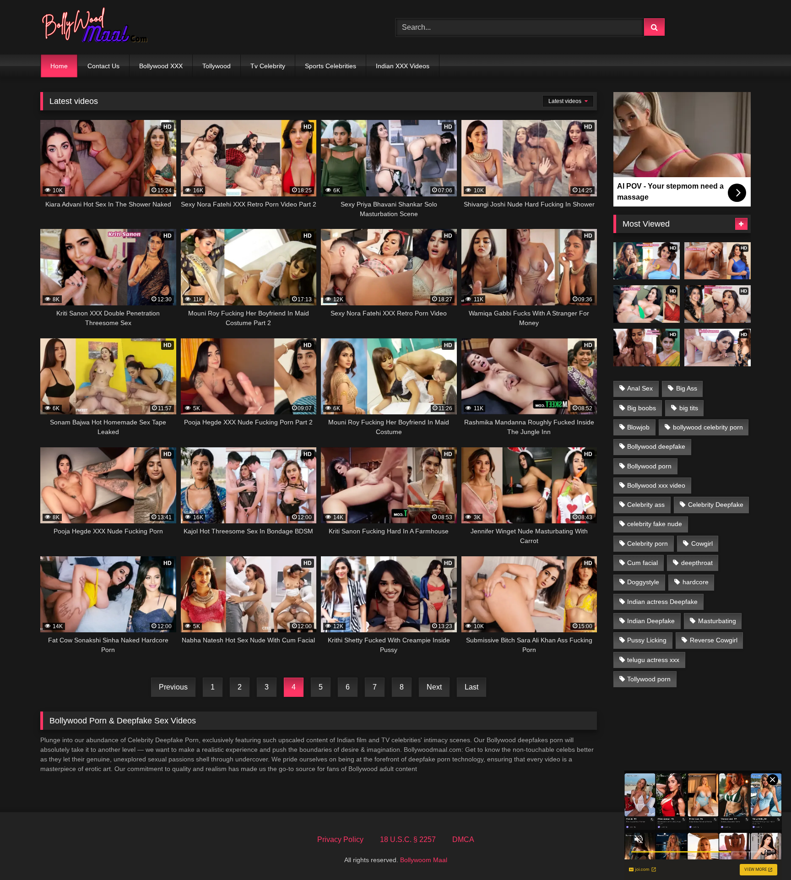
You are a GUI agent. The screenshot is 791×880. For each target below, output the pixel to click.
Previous (173, 687)
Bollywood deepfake (656, 446)
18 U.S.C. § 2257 (408, 839)
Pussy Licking (646, 640)
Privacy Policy (340, 839)
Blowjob (638, 427)
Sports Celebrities (330, 66)
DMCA (463, 839)
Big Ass (686, 388)
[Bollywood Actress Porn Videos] (97, 27)
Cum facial (642, 562)
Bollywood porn (649, 466)
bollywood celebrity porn (708, 427)
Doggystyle (643, 582)
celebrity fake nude (654, 523)
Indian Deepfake (651, 621)
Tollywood (216, 66)
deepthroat (697, 562)
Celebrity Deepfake (715, 504)
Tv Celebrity (267, 66)
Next (434, 687)
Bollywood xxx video (656, 485)
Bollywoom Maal (423, 860)
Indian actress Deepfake (662, 601)
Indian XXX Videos (402, 66)
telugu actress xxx (653, 659)
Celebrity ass (646, 504)
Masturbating (717, 621)
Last (471, 687)
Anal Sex (640, 388)
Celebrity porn (647, 543)
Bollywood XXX (161, 66)
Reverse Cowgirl (713, 640)
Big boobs (641, 408)
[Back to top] (763, 853)
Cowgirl (702, 543)
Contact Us (103, 66)
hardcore (696, 582)
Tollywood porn (649, 679)
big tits (688, 408)
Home (59, 66)
